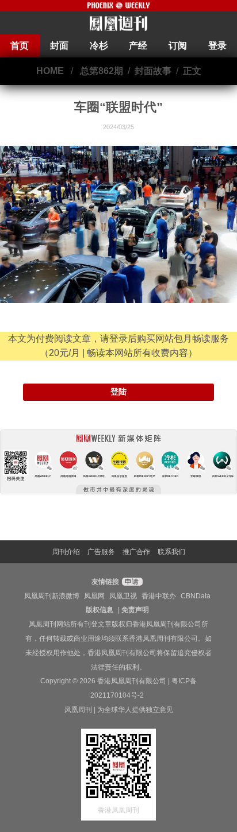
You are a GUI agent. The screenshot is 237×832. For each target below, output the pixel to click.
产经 (138, 46)
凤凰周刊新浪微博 (51, 596)
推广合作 (136, 552)
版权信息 (99, 610)
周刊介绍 (66, 552)
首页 (19, 46)
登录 (217, 46)
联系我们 (171, 552)
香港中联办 (159, 596)
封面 (59, 46)
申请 (131, 582)
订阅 (178, 46)
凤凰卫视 (123, 596)
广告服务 (101, 552)
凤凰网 (94, 596)
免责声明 (135, 610)
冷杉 (99, 46)
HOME (50, 71)
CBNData (196, 596)
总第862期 (101, 71)
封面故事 (153, 71)
